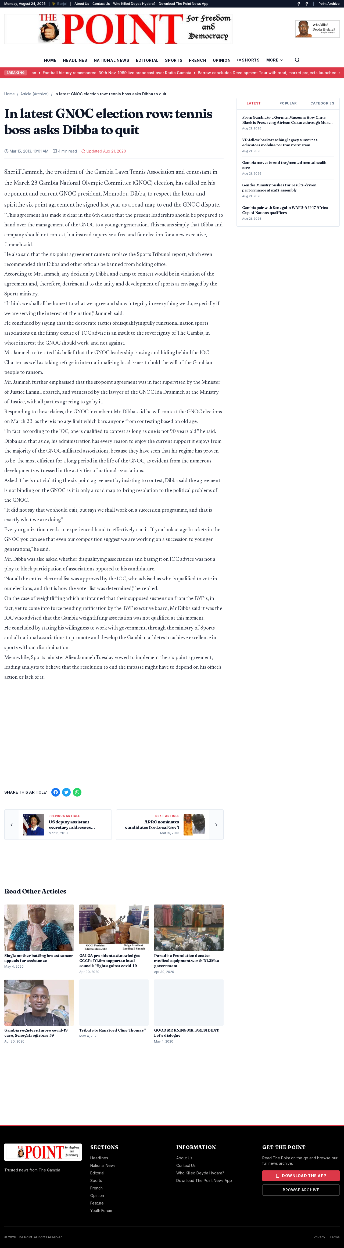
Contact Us (101, 4)
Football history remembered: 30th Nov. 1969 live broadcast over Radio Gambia (84, 72)
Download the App (304, 1175)
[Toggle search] (297, 60)
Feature (97, 1203)
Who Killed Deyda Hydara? (134, 4)
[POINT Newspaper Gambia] (298, 4)
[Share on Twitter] (66, 792)
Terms (334, 1237)
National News (112, 60)
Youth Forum (101, 1210)
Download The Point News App (184, 4)
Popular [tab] (288, 103)
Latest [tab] (254, 103)
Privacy (319, 1237)
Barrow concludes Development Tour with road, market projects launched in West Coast (248, 72)
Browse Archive (301, 1190)
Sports (173, 60)
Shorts (251, 60)
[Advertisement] (114, 732)
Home (50, 60)
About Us (81, 4)
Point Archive (329, 4)
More (272, 60)
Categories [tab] (322, 103)
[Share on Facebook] (55, 792)
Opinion (222, 60)
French (197, 60)
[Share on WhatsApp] (77, 792)
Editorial (147, 60)
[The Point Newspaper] (307, 4)
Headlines (75, 60)
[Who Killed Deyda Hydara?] (317, 29)
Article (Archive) (34, 94)
